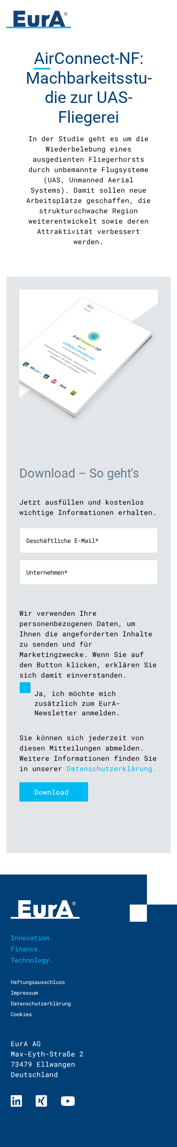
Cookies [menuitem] (21, 1014)
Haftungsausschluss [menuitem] (38, 981)
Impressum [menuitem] (24, 992)
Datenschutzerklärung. (112, 768)
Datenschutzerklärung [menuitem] (41, 1003)
